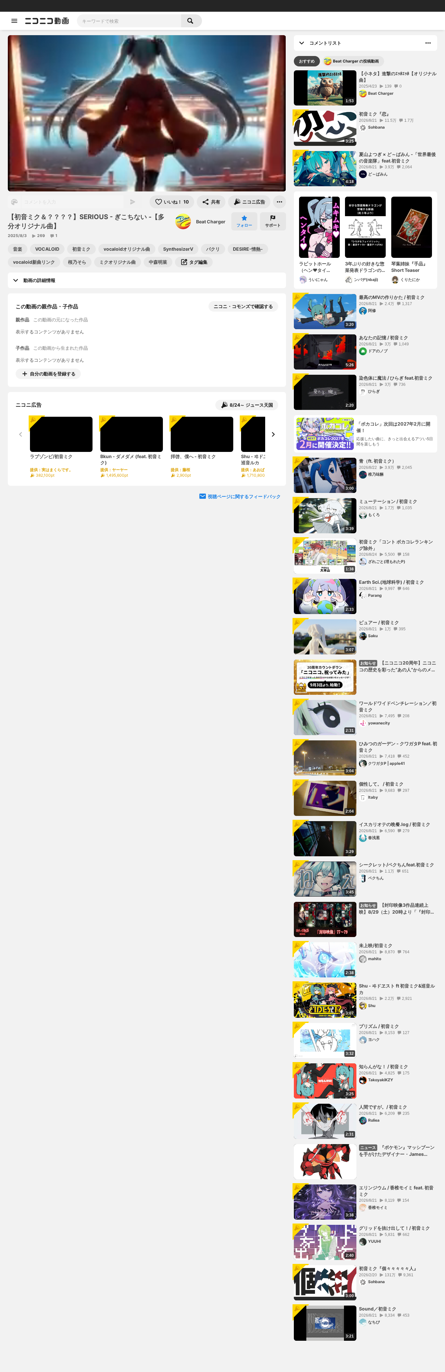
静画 (36, 6)
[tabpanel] (365, 705)
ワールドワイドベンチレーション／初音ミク (398, 706)
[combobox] (129, 20)
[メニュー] (279, 201)
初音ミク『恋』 (375, 114)
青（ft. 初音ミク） (377, 461)
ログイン (371, 6)
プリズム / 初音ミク (379, 1026)
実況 (101, 6)
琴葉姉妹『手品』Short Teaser (409, 267)
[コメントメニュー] (428, 42)
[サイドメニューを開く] (14, 20)
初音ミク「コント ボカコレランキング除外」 (396, 545)
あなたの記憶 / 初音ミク (383, 337)
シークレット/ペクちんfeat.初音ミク (396, 864)
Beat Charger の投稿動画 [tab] (356, 61)
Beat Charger (210, 221)
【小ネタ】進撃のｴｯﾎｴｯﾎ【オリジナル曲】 (398, 77)
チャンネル (68, 6)
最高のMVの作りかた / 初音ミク (392, 297)
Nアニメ (115, 6)
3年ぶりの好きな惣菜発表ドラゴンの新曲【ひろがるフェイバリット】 (364, 267)
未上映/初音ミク (376, 945)
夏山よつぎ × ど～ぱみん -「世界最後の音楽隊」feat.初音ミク (397, 157)
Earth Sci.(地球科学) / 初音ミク (391, 582)
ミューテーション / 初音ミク (388, 501)
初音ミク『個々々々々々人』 (388, 1268)
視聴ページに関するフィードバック (244, 496)
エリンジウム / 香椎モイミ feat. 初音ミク (396, 1191)
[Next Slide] (273, 434)
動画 (24, 6)
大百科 (87, 6)
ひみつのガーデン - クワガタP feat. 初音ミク (398, 747)
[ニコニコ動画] (47, 21)
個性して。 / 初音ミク (381, 784)
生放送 (49, 6)
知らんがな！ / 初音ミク (383, 1066)
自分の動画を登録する (53, 373)
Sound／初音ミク (377, 1308)
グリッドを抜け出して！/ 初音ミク (394, 1228)
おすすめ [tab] (307, 61)
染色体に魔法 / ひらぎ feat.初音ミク (396, 378)
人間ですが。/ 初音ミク (383, 1107)
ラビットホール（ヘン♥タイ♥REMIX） (315, 267)
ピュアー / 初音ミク (379, 622)
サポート (273, 225)
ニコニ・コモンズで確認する (243, 306)
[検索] (191, 20)
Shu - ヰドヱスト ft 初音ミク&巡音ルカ (397, 989)
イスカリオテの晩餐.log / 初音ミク (394, 824)
